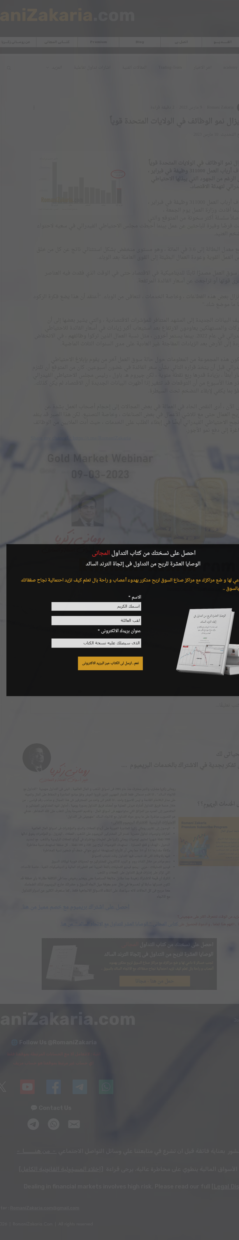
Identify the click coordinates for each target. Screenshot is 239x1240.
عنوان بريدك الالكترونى (120, 631)
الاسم (135, 596)
